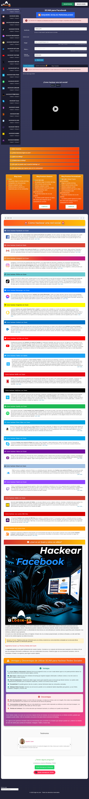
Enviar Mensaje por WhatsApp (44, 767)
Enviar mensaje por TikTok (46, 772)
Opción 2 (58, 85)
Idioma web (4, 787)
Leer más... (38, 239)
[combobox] (60, 42)
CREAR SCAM (40, 60)
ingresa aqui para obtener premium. (74, 69)
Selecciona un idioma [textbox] (6, 789)
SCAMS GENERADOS (28, 65)
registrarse (68, 4)
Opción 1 (53, 85)
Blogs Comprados (55, 65)
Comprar (44, 206)
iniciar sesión (81, 4)
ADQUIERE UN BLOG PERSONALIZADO (57, 15)
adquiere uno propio (71, 44)
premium (76, 50)
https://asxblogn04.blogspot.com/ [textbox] (42, 42)
